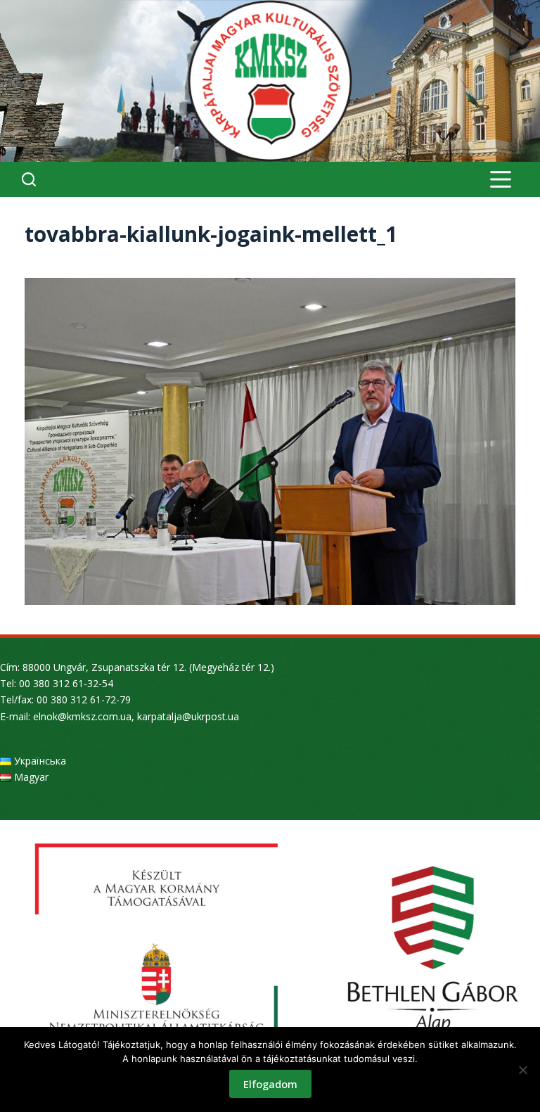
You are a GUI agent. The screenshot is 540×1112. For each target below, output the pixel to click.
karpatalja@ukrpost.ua (188, 716)
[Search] (29, 179)
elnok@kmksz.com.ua (82, 716)
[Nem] (522, 1070)
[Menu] (500, 179)
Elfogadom (270, 1084)
